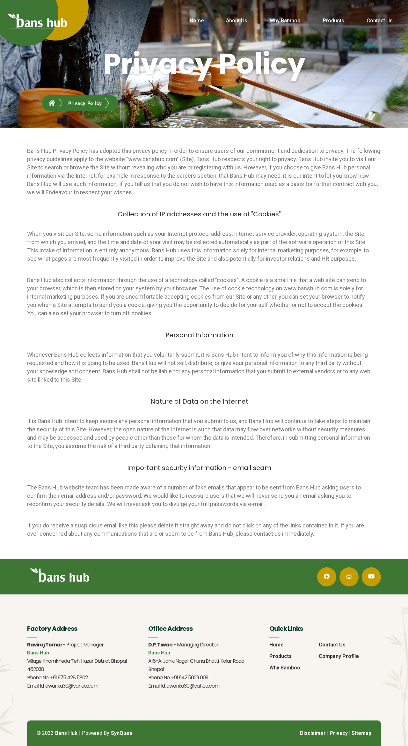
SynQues (121, 733)
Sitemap (361, 733)
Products (333, 21)
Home (197, 21)
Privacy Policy (85, 103)
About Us (236, 21)
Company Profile (339, 656)
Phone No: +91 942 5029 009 (178, 677)
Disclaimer (313, 733)
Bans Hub (66, 733)
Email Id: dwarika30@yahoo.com (62, 686)
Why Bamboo (285, 21)
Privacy (339, 733)
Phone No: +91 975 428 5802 (57, 677)
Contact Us (380, 21)
